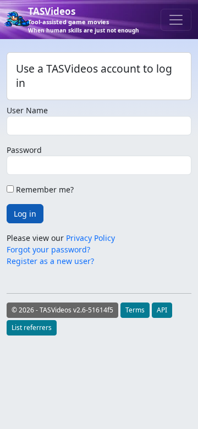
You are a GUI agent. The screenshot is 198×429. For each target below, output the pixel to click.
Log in (25, 213)
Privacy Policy (90, 238)
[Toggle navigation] (176, 20)
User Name (27, 110)
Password (24, 150)
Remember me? (44, 189)
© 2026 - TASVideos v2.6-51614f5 (62, 310)
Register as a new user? (50, 261)
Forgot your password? (48, 249)
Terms (135, 310)
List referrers (32, 327)
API (162, 310)
